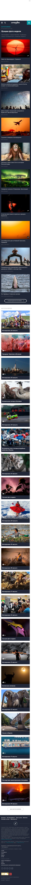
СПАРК (2, 850)
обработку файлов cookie (6, 839)
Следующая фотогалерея (15, 300)
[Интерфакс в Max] (12, 868)
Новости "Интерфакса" (6, 860)
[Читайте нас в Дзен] (2, 868)
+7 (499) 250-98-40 (9, 842)
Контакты (3, 817)
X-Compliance (4, 852)
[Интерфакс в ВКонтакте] (7, 868)
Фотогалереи (5, 27)
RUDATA (3, 863)
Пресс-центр (19, 817)
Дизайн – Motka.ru (5, 880)
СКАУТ (2, 853)
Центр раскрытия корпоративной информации (10, 865)
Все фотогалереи (15, 809)
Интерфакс (15, 22)
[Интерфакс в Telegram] (5, 868)
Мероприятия (14, 819)
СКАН (2, 862)
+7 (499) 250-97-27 (20, 842)
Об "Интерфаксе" (11, 817)
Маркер (2, 855)
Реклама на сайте (5, 819)
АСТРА (2, 856)
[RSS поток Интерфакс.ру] (10, 868)
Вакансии (25, 817)
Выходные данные (5, 878)
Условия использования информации (10, 877)
